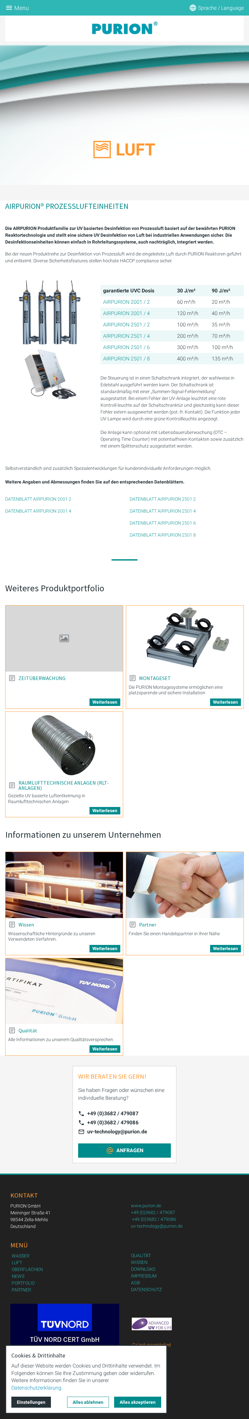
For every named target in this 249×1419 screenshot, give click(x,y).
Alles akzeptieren (138, 1402)
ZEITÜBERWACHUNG (41, 678)
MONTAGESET (155, 678)
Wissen (26, 924)
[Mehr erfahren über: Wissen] (64, 885)
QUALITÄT (141, 1255)
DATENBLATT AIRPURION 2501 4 (163, 511)
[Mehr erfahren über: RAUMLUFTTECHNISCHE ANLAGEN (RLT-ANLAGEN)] (64, 745)
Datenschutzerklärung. (37, 1388)
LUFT (17, 1262)
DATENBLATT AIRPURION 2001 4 (38, 511)
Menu (21, 8)
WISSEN (139, 1262)
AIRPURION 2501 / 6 (126, 347)
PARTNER (21, 1289)
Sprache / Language (221, 8)
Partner (147, 924)
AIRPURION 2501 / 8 (126, 359)
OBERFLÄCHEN (27, 1269)
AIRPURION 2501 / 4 (126, 336)
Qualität (27, 1030)
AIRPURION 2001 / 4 (126, 313)
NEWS (18, 1276)
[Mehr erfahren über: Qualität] (64, 991)
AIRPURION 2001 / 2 (126, 302)
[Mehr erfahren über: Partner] (184, 885)
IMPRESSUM (144, 1275)
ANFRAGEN (129, 1150)
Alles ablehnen (88, 1402)
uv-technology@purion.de (117, 1132)
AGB (135, 1282)
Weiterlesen (104, 702)
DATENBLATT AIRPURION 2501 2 (163, 499)
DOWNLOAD (143, 1269)
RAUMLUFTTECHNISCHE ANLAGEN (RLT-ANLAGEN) (63, 785)
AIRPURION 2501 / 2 (126, 325)
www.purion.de (146, 1205)
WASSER (21, 1255)
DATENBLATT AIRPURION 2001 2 (38, 499)
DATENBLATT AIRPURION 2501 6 (163, 523)
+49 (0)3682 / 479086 (112, 1122)
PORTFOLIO (23, 1283)
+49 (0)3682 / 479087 (112, 1113)
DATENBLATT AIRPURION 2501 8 (163, 535)
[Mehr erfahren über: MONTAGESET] (184, 639)
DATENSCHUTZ (146, 1289)
